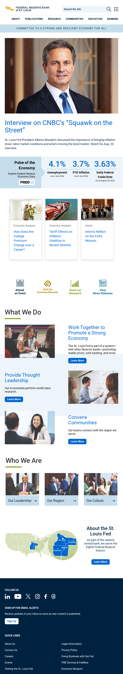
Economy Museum (72, 668)
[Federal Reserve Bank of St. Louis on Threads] (53, 598)
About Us (10, 643)
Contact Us (11, 650)
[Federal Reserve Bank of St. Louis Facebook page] (45, 598)
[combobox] (83, 9)
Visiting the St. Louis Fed (19, 668)
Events (8, 662)
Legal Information (72, 643)
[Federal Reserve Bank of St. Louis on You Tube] (17, 598)
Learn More (77, 360)
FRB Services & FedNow (75, 662)
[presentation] (16, 19)
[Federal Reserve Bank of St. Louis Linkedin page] (7, 598)
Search (109, 9)
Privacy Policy (69, 650)
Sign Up (11, 621)
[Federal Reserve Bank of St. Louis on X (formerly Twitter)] (28, 598)
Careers (9, 656)
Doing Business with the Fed (78, 656)
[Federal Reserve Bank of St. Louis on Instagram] (37, 598)
